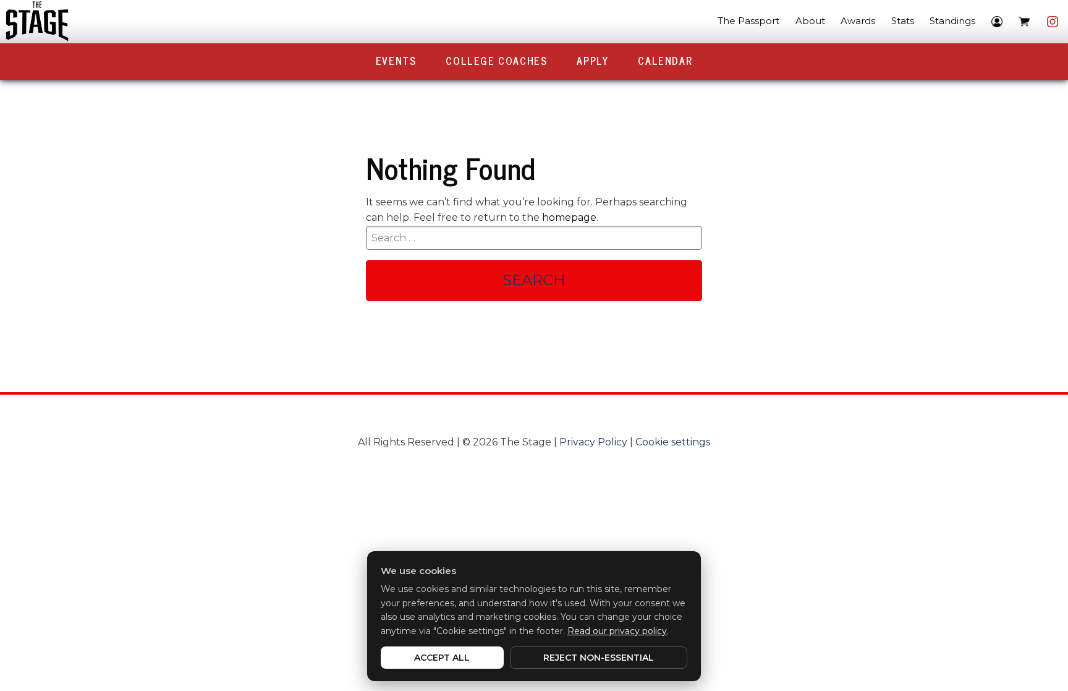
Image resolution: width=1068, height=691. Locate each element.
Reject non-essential (598, 657)
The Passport (748, 21)
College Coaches (496, 61)
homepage (569, 217)
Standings (952, 21)
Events (396, 61)
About (810, 21)
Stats (902, 21)
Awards (858, 21)
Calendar (665, 61)
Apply (592, 61)
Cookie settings (672, 442)
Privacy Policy (593, 442)
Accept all (442, 657)
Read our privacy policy (617, 631)
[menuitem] (748, 21)
